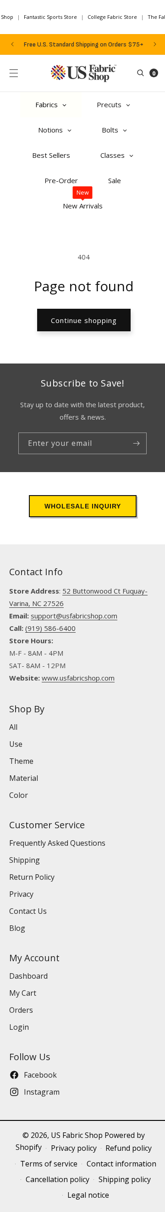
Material (23, 778)
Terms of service (48, 1164)
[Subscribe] (136, 443)
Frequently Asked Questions (57, 843)
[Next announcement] (155, 44)
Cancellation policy (57, 1179)
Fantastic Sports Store (50, 17)
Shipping (24, 860)
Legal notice (88, 1195)
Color (18, 795)
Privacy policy (74, 1148)
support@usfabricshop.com (74, 615)
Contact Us (28, 911)
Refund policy (128, 1148)
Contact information (121, 1164)
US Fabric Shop (77, 1135)
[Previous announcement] (12, 44)
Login (19, 1027)
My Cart (22, 993)
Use (15, 744)
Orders (21, 1010)
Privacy (21, 894)
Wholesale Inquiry (82, 506)
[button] (14, 73)
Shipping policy (125, 1179)
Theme (21, 761)
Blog (17, 928)
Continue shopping (84, 320)
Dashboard (28, 976)
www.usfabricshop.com (78, 677)
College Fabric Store (112, 17)
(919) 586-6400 (50, 628)
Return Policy (32, 877)
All (13, 727)
